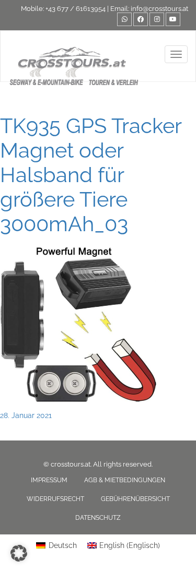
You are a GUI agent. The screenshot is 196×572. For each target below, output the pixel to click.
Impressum (49, 480)
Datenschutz (98, 517)
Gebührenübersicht (135, 499)
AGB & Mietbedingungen (124, 480)
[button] (19, 553)
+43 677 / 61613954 (75, 9)
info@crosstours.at (159, 9)
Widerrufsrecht (55, 499)
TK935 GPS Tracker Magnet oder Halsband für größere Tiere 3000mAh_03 (90, 174)
